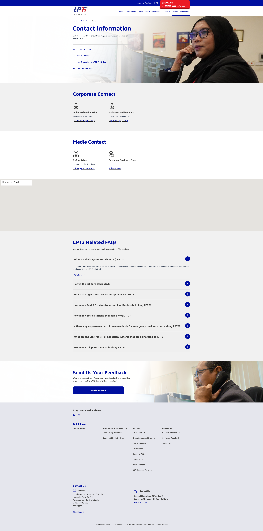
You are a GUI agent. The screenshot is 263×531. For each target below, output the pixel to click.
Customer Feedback (144, 3)
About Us (166, 11)
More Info (77, 275)
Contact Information (181, 11)
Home (121, 11)
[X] (79, 415)
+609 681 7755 (140, 502)
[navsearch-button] (157, 3)
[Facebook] (74, 415)
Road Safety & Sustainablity (149, 11)
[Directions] (83, 512)
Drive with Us (131, 11)
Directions (77, 512)
